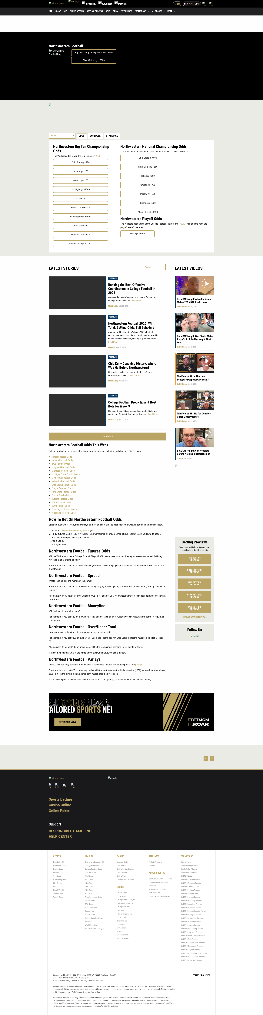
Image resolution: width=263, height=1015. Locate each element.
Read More (135, 300)
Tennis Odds (58, 897)
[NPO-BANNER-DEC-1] (131, 114)
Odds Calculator (95, 11)
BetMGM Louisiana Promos (191, 904)
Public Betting (77, 11)
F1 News (88, 922)
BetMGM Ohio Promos (189, 939)
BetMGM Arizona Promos (190, 879)
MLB (65, 11)
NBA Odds (89, 883)
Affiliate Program (155, 862)
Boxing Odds (58, 869)
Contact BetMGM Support (158, 882)
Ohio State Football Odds (64, 485)
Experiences (126, 11)
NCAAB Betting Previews (194, 595)
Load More (107, 436)
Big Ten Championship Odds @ (94, 52)
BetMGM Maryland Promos (191, 908)
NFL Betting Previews (195, 558)
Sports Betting (60, 799)
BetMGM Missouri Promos (191, 922)
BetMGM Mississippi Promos (192, 918)
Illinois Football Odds (62, 457)
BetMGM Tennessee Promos (192, 946)
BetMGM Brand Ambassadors (160, 879)
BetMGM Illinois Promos (190, 886)
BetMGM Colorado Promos (191, 883)
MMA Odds (57, 886)
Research (152, 886)
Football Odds (58, 873)
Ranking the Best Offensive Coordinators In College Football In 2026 (131, 289)
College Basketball (124, 907)
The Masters (122, 921)
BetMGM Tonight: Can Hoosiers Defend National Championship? (193, 452)
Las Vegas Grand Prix (125, 903)
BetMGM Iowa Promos (189, 893)
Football (113, 278)
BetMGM (111, 347)
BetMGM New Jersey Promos (192, 929)
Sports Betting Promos (189, 866)
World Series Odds (124, 935)
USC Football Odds (61, 506)
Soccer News (90, 911)
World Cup (121, 931)
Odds (81, 135)
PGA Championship (124, 914)
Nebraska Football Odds (63, 481)
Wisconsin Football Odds (64, 513)
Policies (205, 975)
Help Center (60, 836)
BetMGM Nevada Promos (190, 925)
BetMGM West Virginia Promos (193, 957)
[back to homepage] (73, 4)
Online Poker (59, 811)
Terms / (197, 975)
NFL (50, 11)
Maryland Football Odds (63, 467)
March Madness (123, 938)
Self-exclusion (154, 893)
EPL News (89, 904)
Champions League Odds (95, 862)
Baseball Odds (59, 862)
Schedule (95, 135)
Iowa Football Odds (61, 464)
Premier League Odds (93, 897)
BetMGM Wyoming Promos (191, 960)
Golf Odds (57, 876)
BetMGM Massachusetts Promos (194, 911)
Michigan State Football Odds (66, 474)
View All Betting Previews (195, 617)
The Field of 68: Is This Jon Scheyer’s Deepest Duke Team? (193, 378)
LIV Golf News (90, 873)
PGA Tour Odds (91, 893)
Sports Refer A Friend (189, 869)
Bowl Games (122, 893)
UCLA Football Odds (61, 502)
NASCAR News (91, 908)
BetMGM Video (182, 307)
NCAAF (58, 11)
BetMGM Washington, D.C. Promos (194, 953)
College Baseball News (94, 918)
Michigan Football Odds (63, 471)
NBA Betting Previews (194, 583)
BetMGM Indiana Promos (190, 890)
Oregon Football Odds (62, 488)
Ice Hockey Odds (60, 879)
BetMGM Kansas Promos (190, 897)
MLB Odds (89, 876)
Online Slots (121, 876)
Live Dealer (121, 866)
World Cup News (91, 925)
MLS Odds (89, 879)
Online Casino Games (125, 869)
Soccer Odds (58, 893)
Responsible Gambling (70, 831)
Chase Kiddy (113, 306)
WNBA (115, 11)
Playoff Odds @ (94, 60)
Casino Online (60, 805)
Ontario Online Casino (125, 879)
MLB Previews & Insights (94, 929)
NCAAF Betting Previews (194, 571)
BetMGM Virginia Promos (190, 950)
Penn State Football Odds (64, 492)
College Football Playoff (126, 900)
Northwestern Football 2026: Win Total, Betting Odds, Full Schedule (131, 325)
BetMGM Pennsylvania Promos (193, 943)
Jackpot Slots (122, 862)
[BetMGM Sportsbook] (58, 4)
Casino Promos (186, 862)
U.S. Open (121, 924)
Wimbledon (121, 928)
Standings (112, 135)
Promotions (140, 11)
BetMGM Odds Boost (189, 876)
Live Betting (57, 883)
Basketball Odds (59, 866)
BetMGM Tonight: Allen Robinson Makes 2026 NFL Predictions (194, 301)
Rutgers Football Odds (62, 499)
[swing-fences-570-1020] (194, 499)
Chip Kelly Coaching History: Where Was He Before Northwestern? (132, 366)
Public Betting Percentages (159, 896)
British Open (121, 896)
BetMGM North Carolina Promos (193, 936)
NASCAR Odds (59, 890)
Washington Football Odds (64, 509)
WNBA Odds (90, 901)
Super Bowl (121, 917)
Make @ (137, 233)
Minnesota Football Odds (64, 477)
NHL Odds (89, 890)
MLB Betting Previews (194, 608)
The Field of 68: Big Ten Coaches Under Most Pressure (194, 415)
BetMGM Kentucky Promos (191, 901)
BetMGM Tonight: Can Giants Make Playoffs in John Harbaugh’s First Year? (195, 339)
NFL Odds (89, 886)
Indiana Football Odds (62, 460)
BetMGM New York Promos (191, 932)
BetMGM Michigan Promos (191, 915)
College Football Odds (93, 869)
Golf (108, 11)
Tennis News (90, 915)
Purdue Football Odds (62, 495)
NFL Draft (121, 910)
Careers (152, 866)
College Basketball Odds (94, 866)
